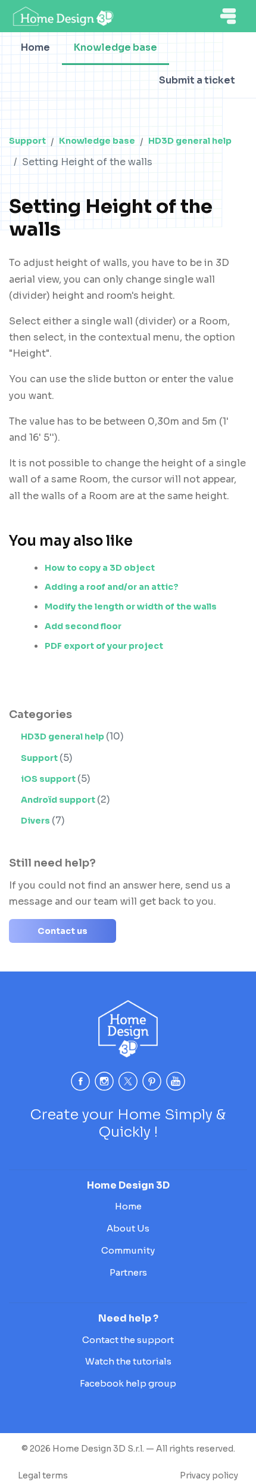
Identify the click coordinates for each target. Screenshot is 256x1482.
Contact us (63, 931)
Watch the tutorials (128, 1361)
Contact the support (128, 1339)
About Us (128, 1228)
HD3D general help (190, 140)
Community (128, 1250)
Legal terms (43, 1475)
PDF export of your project (104, 646)
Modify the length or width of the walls (131, 606)
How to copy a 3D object (100, 567)
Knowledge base (115, 47)
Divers (36, 820)
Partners (128, 1272)
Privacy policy (209, 1475)
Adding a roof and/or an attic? (112, 586)
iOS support (49, 779)
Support (27, 140)
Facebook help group (128, 1383)
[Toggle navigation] (228, 16)
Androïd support (59, 799)
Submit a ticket (197, 80)
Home (35, 47)
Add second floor (83, 626)
